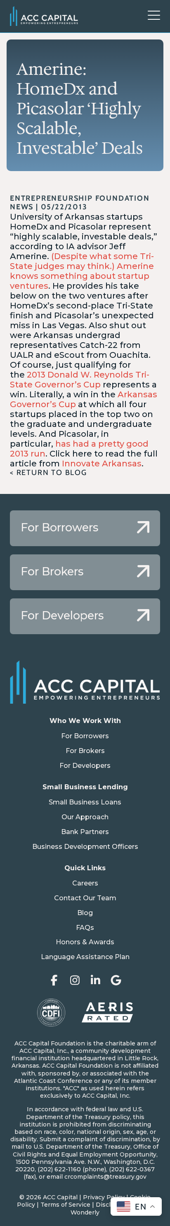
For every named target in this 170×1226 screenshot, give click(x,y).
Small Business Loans (85, 802)
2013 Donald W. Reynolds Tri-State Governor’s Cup (79, 379)
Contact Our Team (85, 898)
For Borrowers (85, 736)
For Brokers (85, 751)
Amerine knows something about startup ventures (82, 276)
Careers (85, 883)
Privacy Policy (104, 1197)
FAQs (85, 928)
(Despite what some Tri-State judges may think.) (82, 261)
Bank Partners (85, 832)
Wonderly (85, 1212)
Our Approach (85, 817)
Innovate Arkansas (102, 463)
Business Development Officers (85, 847)
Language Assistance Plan (85, 957)
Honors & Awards (85, 942)
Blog (85, 913)
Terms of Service (65, 1204)
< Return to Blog (48, 472)
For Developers (85, 765)
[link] (85, 528)
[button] (154, 16)
